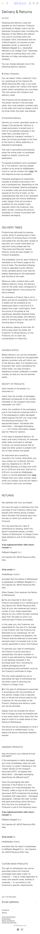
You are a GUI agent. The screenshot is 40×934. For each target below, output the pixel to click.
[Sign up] (35, 901)
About (4, 913)
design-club (22, 925)
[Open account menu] (30, 3)
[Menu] (2, 3)
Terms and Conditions (8, 917)
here (34, 475)
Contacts (5, 910)
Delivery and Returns (8, 921)
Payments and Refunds (9, 922)
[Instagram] (22, 929)
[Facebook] (18, 929)
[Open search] (7, 3)
